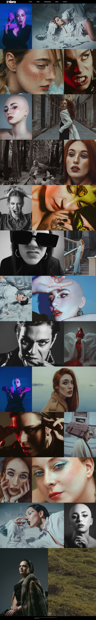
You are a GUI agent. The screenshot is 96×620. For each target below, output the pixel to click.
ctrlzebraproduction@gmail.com (50, 617)
